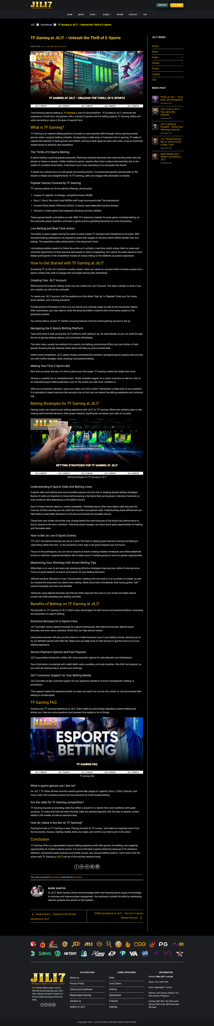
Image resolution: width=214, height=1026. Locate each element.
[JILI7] (41, 5)
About (81, 14)
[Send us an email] (54, 1005)
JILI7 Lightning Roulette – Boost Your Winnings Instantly (172, 127)
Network (107, 965)
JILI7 (60, 856)
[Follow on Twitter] (50, 1005)
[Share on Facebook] (76, 866)
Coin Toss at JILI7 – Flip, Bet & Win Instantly (171, 112)
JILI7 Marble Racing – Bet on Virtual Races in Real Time (172, 142)
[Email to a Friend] (87, 866)
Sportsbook (46, 24)
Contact (133, 14)
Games (106, 14)
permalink (77, 877)
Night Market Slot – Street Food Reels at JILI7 (171, 157)
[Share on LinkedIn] (97, 866)
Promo (120, 14)
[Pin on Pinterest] (92, 866)
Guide (92, 14)
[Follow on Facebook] (42, 1005)
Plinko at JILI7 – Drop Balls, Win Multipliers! (172, 98)
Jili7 (33, 24)
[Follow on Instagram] (46, 1005)
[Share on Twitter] (81, 866)
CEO (145, 14)
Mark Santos (60, 47)
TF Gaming (69, 112)
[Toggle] (182, 57)
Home (69, 14)
